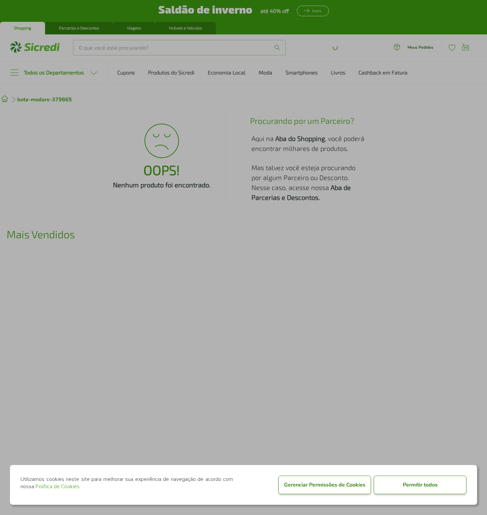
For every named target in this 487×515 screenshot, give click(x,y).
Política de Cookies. (58, 486)
